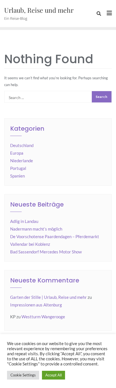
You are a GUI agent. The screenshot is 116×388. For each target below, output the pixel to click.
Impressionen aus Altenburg (36, 304)
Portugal (18, 168)
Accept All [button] (53, 375)
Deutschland (22, 145)
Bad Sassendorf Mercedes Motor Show (46, 251)
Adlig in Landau (24, 221)
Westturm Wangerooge (43, 316)
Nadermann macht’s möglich (36, 228)
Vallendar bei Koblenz (30, 244)
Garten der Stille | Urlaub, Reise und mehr (48, 297)
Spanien (17, 175)
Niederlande (21, 160)
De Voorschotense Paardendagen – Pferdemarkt (54, 236)
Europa (16, 152)
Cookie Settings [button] (23, 375)
